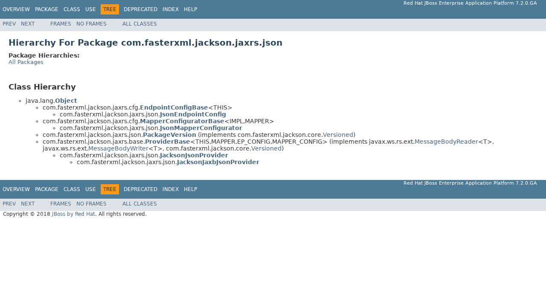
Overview (16, 9)
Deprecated (140, 9)
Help (190, 9)
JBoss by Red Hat (73, 214)
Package (46, 9)
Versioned (338, 134)
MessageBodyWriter (118, 148)
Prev (9, 24)
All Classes (139, 24)
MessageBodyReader (446, 141)
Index (171, 9)
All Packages (26, 62)
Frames (60, 24)
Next (28, 24)
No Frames (91, 24)
